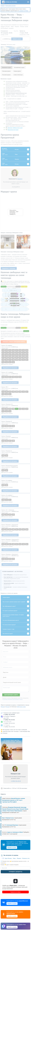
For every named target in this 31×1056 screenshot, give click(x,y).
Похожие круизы (6, 74)
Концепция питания (13, 129)
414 (20, 544)
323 (10, 352)
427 (10, 440)
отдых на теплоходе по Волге (15, 832)
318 (20, 350)
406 (13, 529)
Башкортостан (10, 818)
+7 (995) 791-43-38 (9, 714)
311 (6, 500)
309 (3, 455)
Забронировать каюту (11, 694)
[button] (28, 242)
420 (13, 514)
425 (3, 440)
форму (19, 179)
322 (6, 352)
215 (23, 391)
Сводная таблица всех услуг (15, 127)
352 (27, 359)
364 (6, 470)
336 (27, 355)
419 (10, 514)
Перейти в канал (11, 847)
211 (17, 409)
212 (3, 391)
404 (6, 529)
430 (6, 485)
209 (20, 391)
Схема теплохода (18, 74)
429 (3, 485)
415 (23, 544)
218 (3, 394)
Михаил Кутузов (11, 809)
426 (6, 440)
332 (13, 355)
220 (6, 394)
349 (17, 359)
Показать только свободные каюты (14, 341)
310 (6, 455)
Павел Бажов (10, 810)
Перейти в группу (12, 903)
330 (6, 355)
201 (6, 391)
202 (10, 391)
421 (3, 559)
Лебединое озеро (21, 706)
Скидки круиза (17, 71)
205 (13, 409)
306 (6, 426)
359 (17, 377)
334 (20, 355)
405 (10, 529)
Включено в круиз (6, 67)
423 (10, 559)
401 (3, 544)
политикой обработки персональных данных (13, 699)
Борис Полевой (20, 809)
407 (10, 544)
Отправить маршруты (15, 871)
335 (23, 355)
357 (10, 377)
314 (6, 350)
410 (6, 514)
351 (23, 359)
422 (6, 559)
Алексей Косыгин (15, 798)
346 (6, 359)
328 (27, 352)
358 (13, 377)
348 (13, 359)
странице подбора (23, 10)
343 (23, 357)
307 (10, 426)
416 (27, 544)
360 (20, 377)
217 (27, 391)
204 (10, 409)
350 (20, 359)
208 (17, 391)
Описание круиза (6, 71)
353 (3, 362)
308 (13, 426)
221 (10, 394)
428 (13, 440)
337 (3, 357)
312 (10, 500)
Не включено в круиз (19, 67)
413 (17, 544)
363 (3, 470)
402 (6, 544)
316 (13, 350)
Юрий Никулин (18, 810)
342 (20, 357)
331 (10, 355)
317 (17, 350)
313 (3, 350)
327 (23, 352)
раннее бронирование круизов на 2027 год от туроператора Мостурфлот (13, 800)
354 (6, 362)
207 (13, 391)
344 (27, 357)
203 (6, 409)
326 (20, 352)
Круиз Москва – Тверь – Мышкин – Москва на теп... (17, 858)
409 (3, 514)
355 (3, 377)
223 (6, 411)
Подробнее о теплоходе (8, 268)
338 (6, 357)
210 (10, 411)
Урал (3, 818)
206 (3, 500)
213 (20, 409)
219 (27, 409)
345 (3, 359)
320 (27, 350)
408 (13, 544)
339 (10, 357)
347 (10, 359)
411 (17, 529)
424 (13, 559)
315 (10, 350)
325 (17, 352)
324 (13, 352)
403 (3, 529)
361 (10, 362)
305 (3, 426)
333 (17, 355)
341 (17, 357)
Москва (2, 706)
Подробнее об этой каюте (10, 368)
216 (3, 409)
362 (13, 362)
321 (3, 352)
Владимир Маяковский (14, 807)
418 (27, 529)
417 (23, 529)
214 (23, 409)
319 (23, 350)
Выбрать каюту (17, 39)
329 (3, 355)
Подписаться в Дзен (15, 892)
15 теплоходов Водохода (11, 825)
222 (3, 411)
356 (6, 377)
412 (20, 529)
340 (13, 357)
